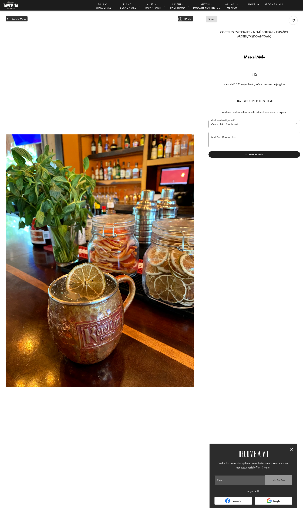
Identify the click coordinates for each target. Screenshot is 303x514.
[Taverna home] (18, 5)
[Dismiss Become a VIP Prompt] (291, 449)
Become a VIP (273, 4)
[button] (105, 6)
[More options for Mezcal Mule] (293, 20)
